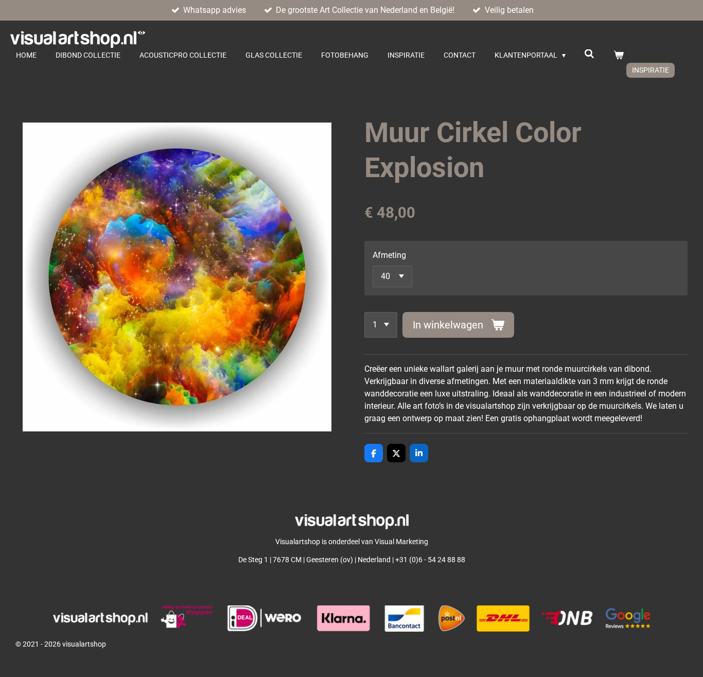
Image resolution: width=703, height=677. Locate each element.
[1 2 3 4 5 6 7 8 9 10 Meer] (380, 325)
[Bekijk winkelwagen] (618, 55)
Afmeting (389, 255)
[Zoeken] (590, 54)
